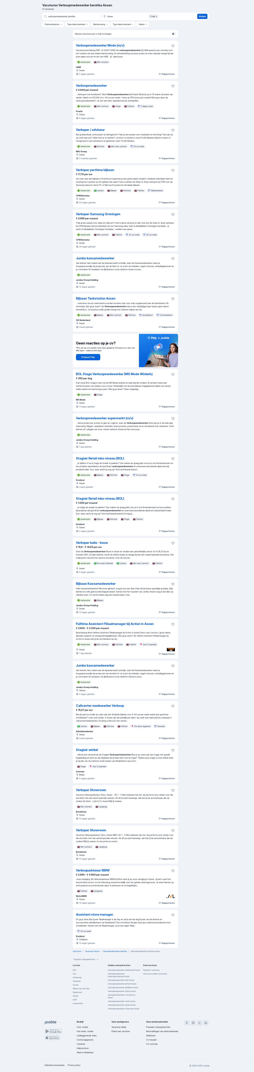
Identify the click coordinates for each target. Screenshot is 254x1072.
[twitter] (199, 1022)
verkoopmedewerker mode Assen (121, 1001)
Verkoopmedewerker (91, 86)
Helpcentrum (83, 1048)
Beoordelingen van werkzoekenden (162, 1031)
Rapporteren (168, 74)
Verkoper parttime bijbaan (95, 170)
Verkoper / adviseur (90, 130)
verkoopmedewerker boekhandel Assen (124, 970)
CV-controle (152, 1044)
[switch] (174, 34)
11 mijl (152, 16)
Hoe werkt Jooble (85, 1031)
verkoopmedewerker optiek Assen (122, 1005)
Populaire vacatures (151, 970)
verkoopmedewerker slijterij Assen (122, 991)
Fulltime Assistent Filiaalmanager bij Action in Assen (115, 624)
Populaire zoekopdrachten (84, 959)
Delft (75, 1000)
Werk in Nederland (85, 1052)
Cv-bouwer (151, 1039)
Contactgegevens (85, 1039)
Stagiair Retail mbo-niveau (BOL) (100, 458)
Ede (74, 970)
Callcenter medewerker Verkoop (100, 706)
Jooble (206, 1065)
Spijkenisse (77, 992)
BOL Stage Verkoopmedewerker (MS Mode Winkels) (114, 374)
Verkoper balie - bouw (92, 543)
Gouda (75, 985)
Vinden (202, 16)
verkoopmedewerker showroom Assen (123, 1008)
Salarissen (150, 1035)
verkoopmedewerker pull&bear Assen (123, 987)
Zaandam (77, 981)
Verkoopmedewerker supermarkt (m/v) (104, 418)
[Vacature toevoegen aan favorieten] (173, 46)
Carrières (81, 1044)
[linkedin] (205, 1022)
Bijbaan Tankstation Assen (95, 298)
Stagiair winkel (87, 750)
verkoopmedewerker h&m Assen (121, 980)
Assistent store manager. (95, 914)
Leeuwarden (78, 1003)
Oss (74, 974)
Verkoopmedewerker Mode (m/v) (100, 45)
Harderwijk (77, 977)
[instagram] (193, 1022)
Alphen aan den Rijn (81, 988)
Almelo (75, 996)
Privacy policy (74, 1065)
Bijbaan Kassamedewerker (96, 584)
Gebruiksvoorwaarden (54, 1065)
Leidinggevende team (87, 1035)
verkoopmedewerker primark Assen (122, 984)
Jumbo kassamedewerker (95, 258)
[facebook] (186, 1022)
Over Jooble (82, 1027)
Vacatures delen (119, 1027)
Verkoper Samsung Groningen (98, 214)
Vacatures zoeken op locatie (155, 974)
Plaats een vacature (121, 1031)
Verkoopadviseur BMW (93, 870)
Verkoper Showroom (91, 790)
